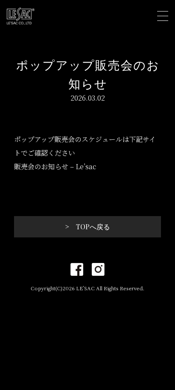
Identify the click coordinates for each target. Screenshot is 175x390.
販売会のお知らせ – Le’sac (55, 166)
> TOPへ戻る (87, 226)
